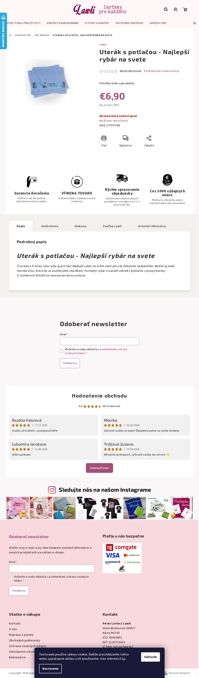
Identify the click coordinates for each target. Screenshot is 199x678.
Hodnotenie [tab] (49, 226)
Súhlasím (150, 657)
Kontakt (15, 623)
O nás (13, 629)
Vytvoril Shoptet (179, 673)
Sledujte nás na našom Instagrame (105, 489)
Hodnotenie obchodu (99, 395)
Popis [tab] (21, 226)
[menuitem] (22, 23)
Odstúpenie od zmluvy (25, 652)
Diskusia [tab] (80, 226)
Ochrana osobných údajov (27, 646)
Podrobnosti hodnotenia (161, 71)
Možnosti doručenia (114, 121)
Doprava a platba (21, 635)
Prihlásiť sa (70, 363)
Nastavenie (50, 669)
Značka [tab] (112, 226)
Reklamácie (17, 657)
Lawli (103, 44)
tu (123, 659)
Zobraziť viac (99, 468)
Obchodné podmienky (24, 640)
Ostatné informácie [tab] (152, 226)
